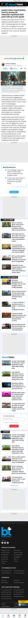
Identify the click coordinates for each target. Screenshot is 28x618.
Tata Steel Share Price (20, 573)
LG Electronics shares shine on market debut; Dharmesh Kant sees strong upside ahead (16, 180)
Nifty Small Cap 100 (20, 582)
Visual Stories (18, 554)
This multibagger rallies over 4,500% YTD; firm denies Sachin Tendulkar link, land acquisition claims (15, 172)
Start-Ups (5, 559)
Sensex (4, 580)
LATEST (6, 432)
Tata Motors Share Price (7, 571)
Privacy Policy (17, 606)
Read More (13, 192)
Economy (17, 550)
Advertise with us (5, 606)
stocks (13, 6)
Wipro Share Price (19, 596)
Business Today (17, 0)
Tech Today (6, 552)
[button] (25, 615)
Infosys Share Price (7, 594)
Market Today (6, 550)
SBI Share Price (19, 594)
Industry (5, 561)
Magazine (17, 557)
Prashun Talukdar (11, 63)
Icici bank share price (7, 596)
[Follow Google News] (14, 68)
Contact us (16, 604)
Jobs (4, 563)
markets (9, 6)
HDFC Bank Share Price (7, 573)
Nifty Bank (5, 582)
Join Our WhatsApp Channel (13, 58)
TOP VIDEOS (12, 277)
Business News (4, 6)
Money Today (18, 552)
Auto (16, 561)
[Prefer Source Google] (5, 68)
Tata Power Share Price (7, 598)
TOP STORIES (8, 220)
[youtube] (5, 543)
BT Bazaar (24, 0)
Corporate (5, 554)
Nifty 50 (17, 580)
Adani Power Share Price (20, 571)
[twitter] (8, 543)
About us (3, 604)
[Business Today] (14, 4)
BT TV (16, 559)
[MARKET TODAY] (8, 357)
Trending (5, 557)
